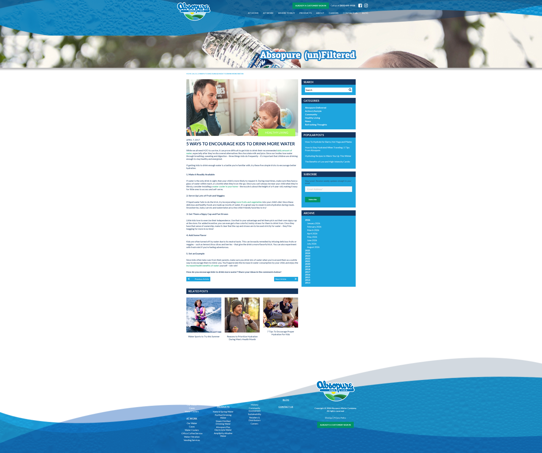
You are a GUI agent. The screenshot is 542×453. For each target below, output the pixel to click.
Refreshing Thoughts (316, 124)
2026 (307, 220)
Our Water (192, 404)
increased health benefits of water (202, 265)
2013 (307, 282)
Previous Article (202, 279)
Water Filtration (192, 436)
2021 (307, 261)
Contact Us (350, 13)
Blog (365, 13)
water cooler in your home (225, 186)
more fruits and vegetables (249, 202)
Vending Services (192, 440)
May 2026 (312, 236)
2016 (307, 274)
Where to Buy (286, 13)
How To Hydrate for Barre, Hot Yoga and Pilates (328, 141)
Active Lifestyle (313, 111)
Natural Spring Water (223, 411)
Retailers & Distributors (255, 419)
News (308, 121)
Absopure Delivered (315, 107)
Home (189, 74)
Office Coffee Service (191, 433)
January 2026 (313, 223)
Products (305, 13)
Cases (192, 408)
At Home (253, 13)
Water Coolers (192, 411)
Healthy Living (312, 117)
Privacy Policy (340, 418)
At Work (268, 13)
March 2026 (313, 230)
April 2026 (312, 233)
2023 (307, 255)
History (254, 404)
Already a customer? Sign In (310, 5)
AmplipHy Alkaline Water (223, 434)
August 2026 (313, 247)
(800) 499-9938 (347, 5)
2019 (307, 266)
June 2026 (312, 240)
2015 (307, 277)
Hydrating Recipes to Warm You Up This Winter (328, 156)
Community (311, 114)
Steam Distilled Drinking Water (223, 422)
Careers (333, 13)
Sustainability (254, 414)
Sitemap (328, 418)
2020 (307, 263)
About (320, 13)
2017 (307, 272)
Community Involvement (255, 409)
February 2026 (314, 226)
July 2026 (311, 243)
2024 (307, 253)
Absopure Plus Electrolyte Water (223, 428)
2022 (307, 258)
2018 (307, 269)
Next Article (281, 279)
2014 (307, 280)
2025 (307, 250)
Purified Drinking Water (223, 416)
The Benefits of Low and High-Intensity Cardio (327, 161)
